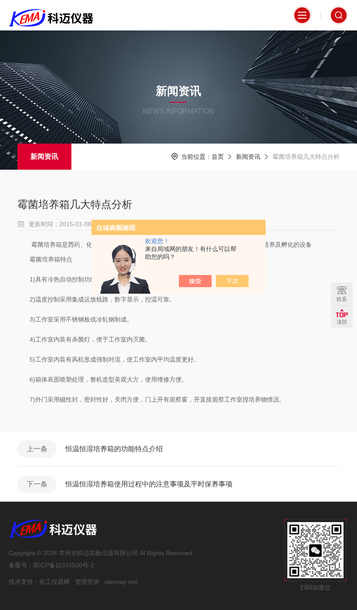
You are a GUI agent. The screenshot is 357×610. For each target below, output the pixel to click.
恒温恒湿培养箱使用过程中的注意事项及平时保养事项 (148, 484)
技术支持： (24, 581)
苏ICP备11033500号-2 (63, 565)
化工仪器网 (54, 581)
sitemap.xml (121, 581)
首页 (218, 156)
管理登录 (87, 581)
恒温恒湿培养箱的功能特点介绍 (114, 448)
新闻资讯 (44, 156)
